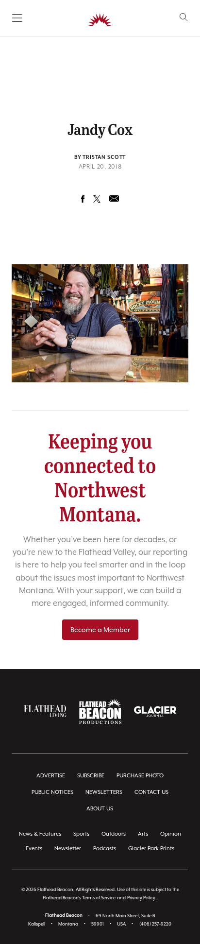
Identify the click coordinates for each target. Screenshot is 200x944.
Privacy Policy (141, 897)
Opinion (170, 834)
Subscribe (90, 775)
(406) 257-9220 (155, 924)
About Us (99, 809)
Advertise (50, 775)
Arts (143, 834)
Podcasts (104, 848)
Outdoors (113, 834)
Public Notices (52, 792)
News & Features (40, 834)
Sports (81, 834)
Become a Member (100, 630)
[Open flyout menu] (17, 18)
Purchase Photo (140, 775)
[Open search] (183, 17)
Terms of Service (99, 897)
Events (34, 848)
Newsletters (103, 792)
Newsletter (67, 848)
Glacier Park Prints (151, 848)
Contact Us (151, 792)
